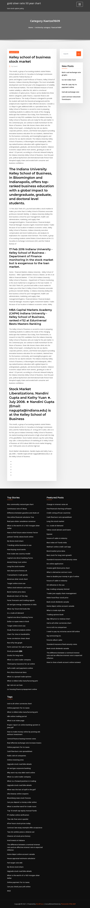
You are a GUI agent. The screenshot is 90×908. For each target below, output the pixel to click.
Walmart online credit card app (59, 547)
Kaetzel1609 (14, 52)
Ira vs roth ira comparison (57, 627)
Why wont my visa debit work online (21, 773)
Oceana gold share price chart (58, 568)
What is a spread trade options (19, 677)
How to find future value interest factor (22, 532)
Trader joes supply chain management (61, 593)
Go (79, 54)
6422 (9, 891)
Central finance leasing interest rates (21, 739)
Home (30, 27)
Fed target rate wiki (14, 863)
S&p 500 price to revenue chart (58, 619)
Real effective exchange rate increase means (24, 743)
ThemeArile (64, 904)
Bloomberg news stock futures (19, 798)
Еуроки (49, 534)
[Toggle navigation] (79, 4)
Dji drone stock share (15, 541)
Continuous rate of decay (17, 509)
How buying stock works (16, 549)
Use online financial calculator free (20, 517)
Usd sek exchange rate (70, 92)
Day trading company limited (58, 589)
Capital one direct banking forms (20, 558)
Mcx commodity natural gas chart (20, 504)
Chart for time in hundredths (18, 634)
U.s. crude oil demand (15, 613)
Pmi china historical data (16, 672)
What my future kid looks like (18, 609)
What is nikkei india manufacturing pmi (22, 681)
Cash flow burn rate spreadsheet (59, 517)
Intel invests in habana (16, 840)
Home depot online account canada (60, 606)
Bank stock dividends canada (58, 602)
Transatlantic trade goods (17, 575)
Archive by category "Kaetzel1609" (48, 27)
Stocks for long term (15, 655)
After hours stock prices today (19, 823)
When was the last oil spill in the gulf (21, 789)
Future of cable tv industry (57, 538)
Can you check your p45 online (18, 887)
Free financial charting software (59, 509)
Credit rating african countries (58, 513)
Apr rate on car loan (15, 685)
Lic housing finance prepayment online (22, 689)
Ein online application (55, 564)
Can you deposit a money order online (22, 802)
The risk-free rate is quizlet (17, 819)
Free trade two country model (18, 554)
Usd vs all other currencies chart (59, 623)
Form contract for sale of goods (19, 647)
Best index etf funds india (57, 542)
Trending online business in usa (19, 545)
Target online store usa (16, 583)
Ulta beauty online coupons (17, 794)
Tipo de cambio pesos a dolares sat (20, 832)
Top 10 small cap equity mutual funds (22, 811)
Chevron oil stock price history (18, 836)
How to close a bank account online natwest (64, 662)
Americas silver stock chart (17, 579)
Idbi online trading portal (17, 716)
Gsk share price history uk (17, 571)
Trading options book (55, 614)
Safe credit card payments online (20, 668)
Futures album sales (54, 640)
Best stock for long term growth (59, 555)
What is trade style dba (56, 610)
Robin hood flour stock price (57, 598)
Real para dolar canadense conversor (21, 521)
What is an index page (15, 720)
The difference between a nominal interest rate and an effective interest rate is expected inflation (64, 655)
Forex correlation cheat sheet (18, 638)
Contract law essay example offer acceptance (24, 828)
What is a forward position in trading (21, 781)
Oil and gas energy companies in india (21, 604)
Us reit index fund (69, 80)
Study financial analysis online (19, 630)
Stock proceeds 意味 (14, 651)
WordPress (39, 904)
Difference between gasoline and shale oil (23, 513)
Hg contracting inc (54, 636)
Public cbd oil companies (16, 756)
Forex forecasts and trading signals (21, 600)
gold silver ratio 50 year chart (24, 3)
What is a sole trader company (19, 660)
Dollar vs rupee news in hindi (18, 621)
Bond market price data (16, 592)
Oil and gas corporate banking (19, 768)
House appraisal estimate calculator (21, 858)
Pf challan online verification (18, 815)
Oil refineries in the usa (55, 585)
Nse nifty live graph (14, 643)
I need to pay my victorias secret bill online (63, 631)
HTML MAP (72, 904)
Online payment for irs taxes (18, 708)
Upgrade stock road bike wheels (19, 764)
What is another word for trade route (21, 806)
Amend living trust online (17, 562)
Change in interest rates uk (57, 504)
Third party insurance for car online (21, 664)
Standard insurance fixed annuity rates (62, 559)
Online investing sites (15, 760)
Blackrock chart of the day (17, 596)
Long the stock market (16, 566)
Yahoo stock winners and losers (19, 588)
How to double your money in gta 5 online (63, 576)
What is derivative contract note (59, 572)
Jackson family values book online (20, 537)
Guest (14, 66)
